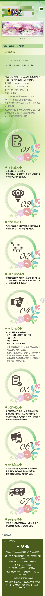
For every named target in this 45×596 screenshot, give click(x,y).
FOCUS (22, 588)
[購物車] (43, 300)
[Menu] (41, 9)
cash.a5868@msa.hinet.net (25, 561)
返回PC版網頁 (9, 541)
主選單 (11, 46)
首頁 (5, 46)
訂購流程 (20, 46)
